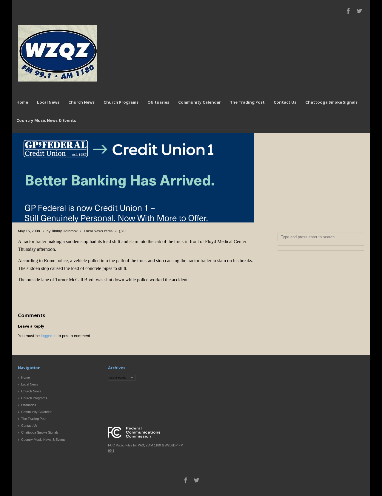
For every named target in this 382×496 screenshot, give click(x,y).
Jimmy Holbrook (64, 231)
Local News (48, 102)
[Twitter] (359, 11)
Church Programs (121, 102)
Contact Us (285, 102)
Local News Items (98, 231)
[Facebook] (348, 11)
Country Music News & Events (46, 120)
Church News (81, 102)
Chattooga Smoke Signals (331, 102)
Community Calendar (199, 102)
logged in (48, 336)
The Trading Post (247, 102)
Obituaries (158, 102)
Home (22, 102)
